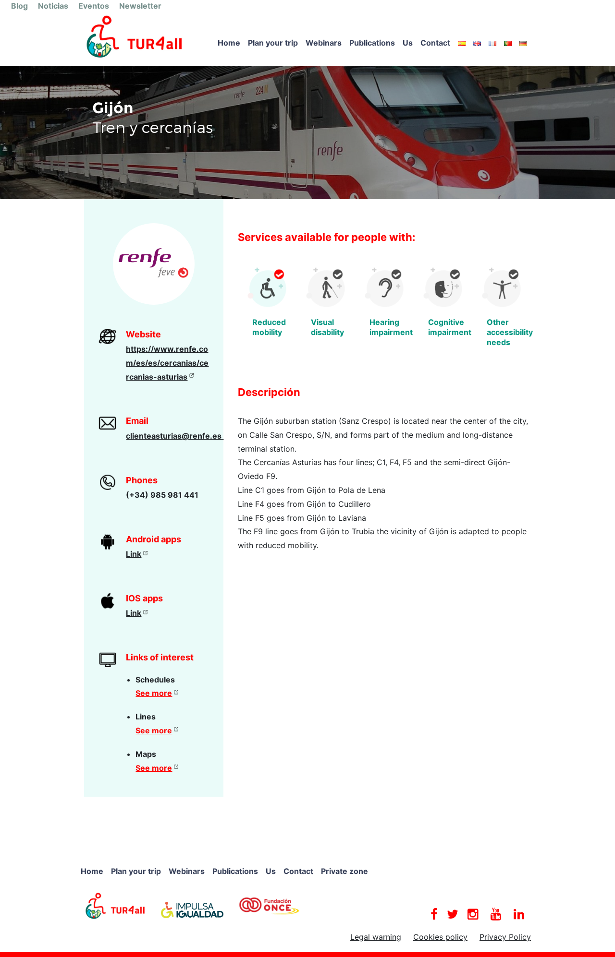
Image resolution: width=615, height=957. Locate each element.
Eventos (93, 6)
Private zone (344, 871)
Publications (372, 43)
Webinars (324, 43)
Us (408, 43)
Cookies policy (440, 937)
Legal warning (375, 937)
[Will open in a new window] (115, 905)
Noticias (53, 6)
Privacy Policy (505, 937)
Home (229, 43)
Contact (435, 43)
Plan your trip (273, 43)
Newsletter (140, 6)
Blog (19, 6)
